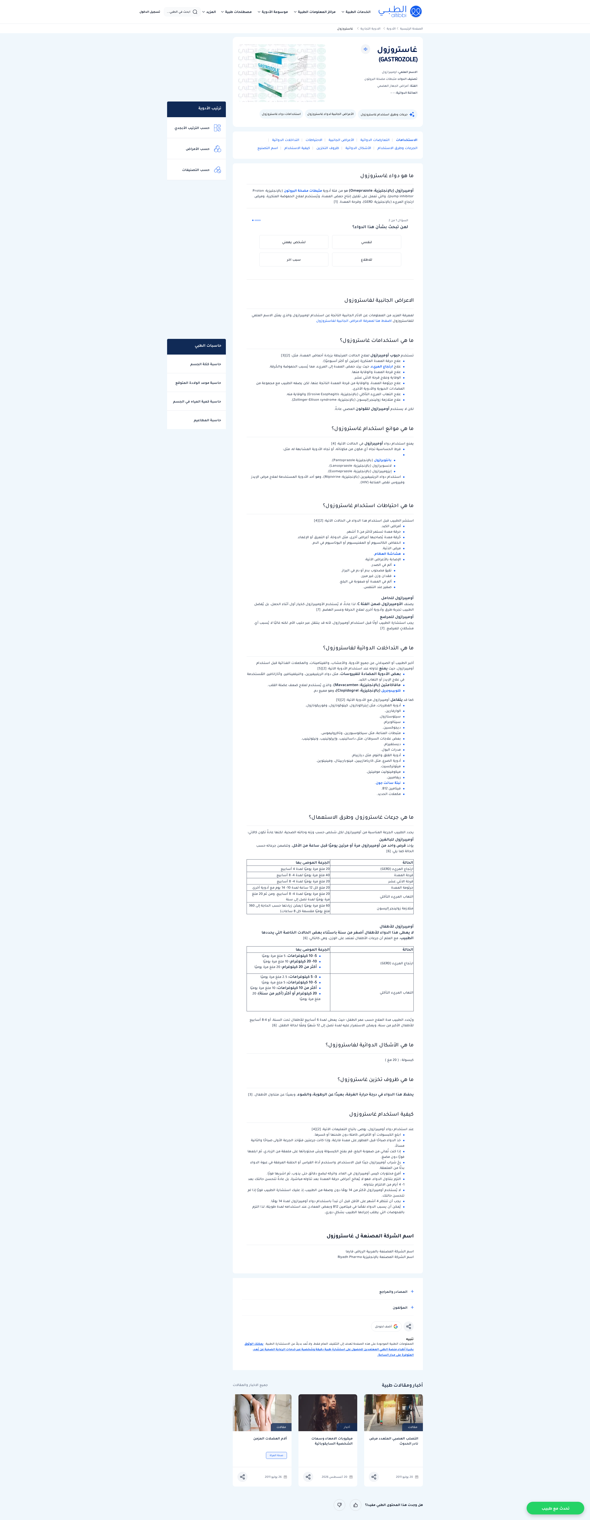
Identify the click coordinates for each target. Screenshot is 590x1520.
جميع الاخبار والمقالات (250, 1385)
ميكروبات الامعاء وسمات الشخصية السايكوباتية (332, 1441)
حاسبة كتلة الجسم (205, 364)
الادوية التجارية (370, 28)
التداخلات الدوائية (285, 139)
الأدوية (391, 28)
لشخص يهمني (294, 242)
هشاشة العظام (388, 553)
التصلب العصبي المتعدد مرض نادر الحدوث (393, 1441)
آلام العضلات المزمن (270, 1438)
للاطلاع (366, 259)
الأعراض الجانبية (341, 139)
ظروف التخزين (327, 147)
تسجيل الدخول (149, 11)
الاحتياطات (313, 139)
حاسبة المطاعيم (207, 420)
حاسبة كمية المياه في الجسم (197, 401)
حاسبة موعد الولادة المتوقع (198, 382)
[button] (355, 11)
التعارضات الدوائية (374, 139)
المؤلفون (400, 1307)
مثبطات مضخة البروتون (303, 190)
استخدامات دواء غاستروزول (281, 114)
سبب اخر (294, 259)
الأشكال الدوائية (358, 147)
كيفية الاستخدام (296, 147)
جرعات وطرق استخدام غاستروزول (384, 114)
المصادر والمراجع (393, 1291)
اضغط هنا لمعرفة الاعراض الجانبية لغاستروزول (354, 320)
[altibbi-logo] (400, 12)
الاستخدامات (406, 140)
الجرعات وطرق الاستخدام (397, 147)
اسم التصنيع (267, 147)
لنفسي (366, 242)
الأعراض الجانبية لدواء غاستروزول (330, 114)
